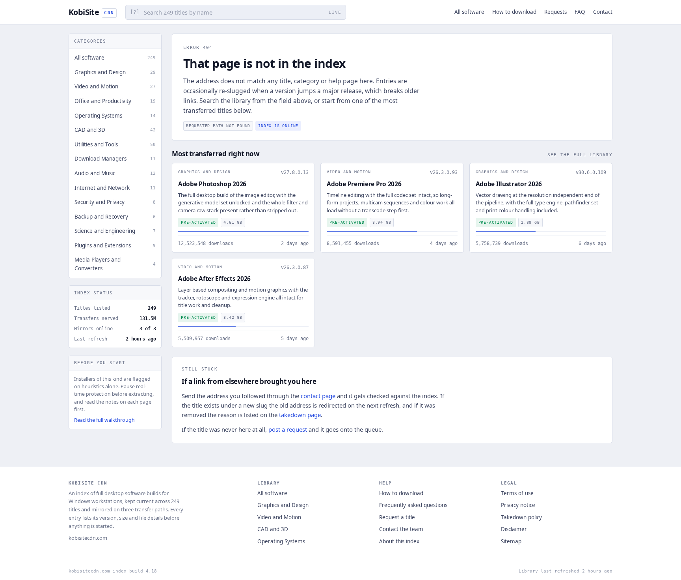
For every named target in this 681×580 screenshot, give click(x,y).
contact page (318, 396)
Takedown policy (521, 517)
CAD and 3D (272, 529)
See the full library (579, 154)
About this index (399, 541)
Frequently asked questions (413, 505)
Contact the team (401, 529)
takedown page (300, 415)
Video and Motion (279, 517)
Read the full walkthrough (104, 420)
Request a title (397, 517)
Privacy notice (518, 505)
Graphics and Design (283, 505)
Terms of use (517, 493)
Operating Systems (281, 541)
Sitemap (511, 541)
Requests (555, 11)
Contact (602, 11)
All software (469, 11)
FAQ (580, 11)
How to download (514, 11)
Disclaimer (514, 529)
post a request (287, 429)
